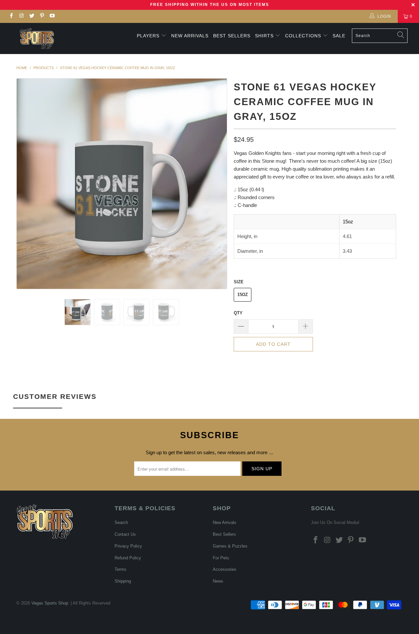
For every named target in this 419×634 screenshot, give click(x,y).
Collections (304, 35)
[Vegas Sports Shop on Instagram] (21, 16)
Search (121, 522)
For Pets (221, 557)
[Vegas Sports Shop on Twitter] (31, 16)
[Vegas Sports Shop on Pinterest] (42, 16)
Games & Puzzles (230, 546)
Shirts (264, 35)
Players (148, 35)
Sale (339, 35)
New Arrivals (190, 35)
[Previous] (27, 183)
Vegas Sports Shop (49, 603)
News (218, 581)
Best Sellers (231, 35)
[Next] (216, 183)
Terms (120, 569)
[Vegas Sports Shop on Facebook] (11, 16)
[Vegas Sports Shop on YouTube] (52, 16)
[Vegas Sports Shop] (37, 38)
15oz (242, 294)
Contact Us (125, 534)
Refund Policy (128, 557)
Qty (238, 312)
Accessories (224, 569)
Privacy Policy (128, 546)
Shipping (123, 581)
